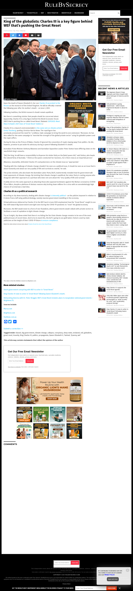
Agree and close (113, 579)
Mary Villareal (20, 31)
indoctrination (52, 13)
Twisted (67, 335)
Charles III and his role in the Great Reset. (40, 224)
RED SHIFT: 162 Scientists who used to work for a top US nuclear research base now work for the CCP (118, 185)
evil (82, 333)
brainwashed (79, 13)
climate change (41, 333)
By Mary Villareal (118, 133)
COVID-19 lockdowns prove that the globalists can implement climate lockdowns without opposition (117, 197)
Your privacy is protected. (14, 367)
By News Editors (118, 112)
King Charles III (26, 335)
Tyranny (74, 335)
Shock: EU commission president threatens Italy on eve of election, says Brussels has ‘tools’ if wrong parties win (118, 173)
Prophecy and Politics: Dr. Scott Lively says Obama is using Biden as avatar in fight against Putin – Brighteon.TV (117, 161)
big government (28, 333)
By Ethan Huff (117, 211)
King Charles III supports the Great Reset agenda (116, 288)
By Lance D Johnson (119, 305)
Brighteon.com (9, 313)
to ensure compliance (49, 220)
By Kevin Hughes (118, 100)
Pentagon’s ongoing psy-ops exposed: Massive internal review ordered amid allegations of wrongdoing (118, 118)
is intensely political (58, 196)
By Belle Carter (118, 166)
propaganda (43, 335)
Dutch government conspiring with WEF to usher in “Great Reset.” (29, 290)
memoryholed (66, 13)
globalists (87, 333)
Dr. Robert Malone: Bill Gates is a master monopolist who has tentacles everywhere (117, 151)
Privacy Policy (66, 583)
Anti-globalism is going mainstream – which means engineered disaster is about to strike (117, 107)
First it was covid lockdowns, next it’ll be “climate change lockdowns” (118, 207)
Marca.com (8, 309)
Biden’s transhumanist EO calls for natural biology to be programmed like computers (117, 256)
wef (79, 335)
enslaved (76, 333)
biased (18, 333)
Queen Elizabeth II (56, 335)
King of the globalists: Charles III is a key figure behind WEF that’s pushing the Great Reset (118, 129)
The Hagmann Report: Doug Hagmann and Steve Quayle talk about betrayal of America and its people (118, 95)
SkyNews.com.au (10, 317)
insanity (16, 335)
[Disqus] (50, 473)
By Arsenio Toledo (119, 190)
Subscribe (112, 588)
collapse (50, 333)
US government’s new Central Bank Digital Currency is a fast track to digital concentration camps (116, 234)
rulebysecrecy (18, 13)
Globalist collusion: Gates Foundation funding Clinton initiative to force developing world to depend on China (116, 140)
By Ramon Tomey (118, 145)
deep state (68, 333)
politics (35, 335)
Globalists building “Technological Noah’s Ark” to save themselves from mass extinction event (118, 266)
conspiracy (59, 333)
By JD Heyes (117, 123)
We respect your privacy (56, 572)
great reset (8, 335)
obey (42, 13)
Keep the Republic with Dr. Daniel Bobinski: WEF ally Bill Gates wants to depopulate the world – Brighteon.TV (118, 245)
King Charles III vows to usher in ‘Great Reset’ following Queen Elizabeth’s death (34, 294)
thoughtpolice (32, 13)
